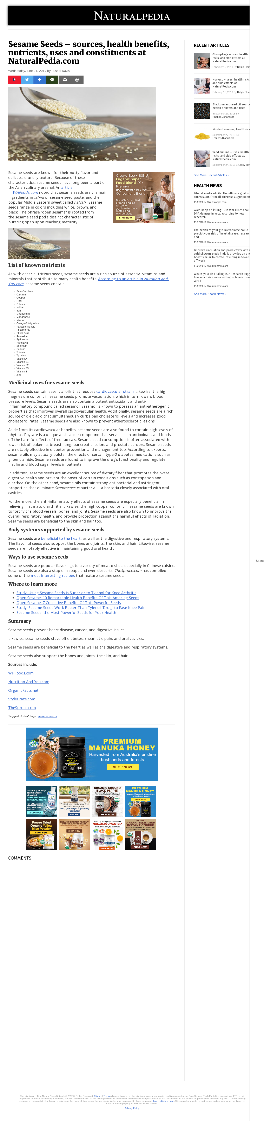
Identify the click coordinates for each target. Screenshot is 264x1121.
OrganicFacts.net (23, 690)
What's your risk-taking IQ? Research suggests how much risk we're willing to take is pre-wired (225, 277)
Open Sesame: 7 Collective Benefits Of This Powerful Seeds (68, 602)
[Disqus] (91, 915)
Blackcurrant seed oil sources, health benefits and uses (232, 106)
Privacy (98, 1096)
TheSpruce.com (22, 707)
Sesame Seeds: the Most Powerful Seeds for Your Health (66, 612)
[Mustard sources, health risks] (202, 136)
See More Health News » (210, 293)
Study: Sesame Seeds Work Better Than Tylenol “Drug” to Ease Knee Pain (80, 607)
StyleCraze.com (21, 698)
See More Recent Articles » (211, 175)
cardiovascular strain (115, 391)
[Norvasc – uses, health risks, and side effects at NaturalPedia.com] (202, 86)
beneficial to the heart (61, 538)
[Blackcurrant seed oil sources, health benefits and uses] (202, 111)
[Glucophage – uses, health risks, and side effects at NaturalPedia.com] (202, 61)
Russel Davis (61, 71)
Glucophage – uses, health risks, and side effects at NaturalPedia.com (230, 58)
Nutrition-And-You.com (28, 681)
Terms (107, 1096)
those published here (163, 1101)
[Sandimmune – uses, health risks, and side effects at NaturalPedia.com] (202, 158)
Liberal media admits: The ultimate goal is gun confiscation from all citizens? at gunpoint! (224, 195)
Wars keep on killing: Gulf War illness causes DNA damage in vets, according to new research (224, 213)
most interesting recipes (53, 575)
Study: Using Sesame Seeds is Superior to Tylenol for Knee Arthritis (76, 592)
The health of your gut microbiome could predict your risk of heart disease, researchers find (225, 233)
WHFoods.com (21, 673)
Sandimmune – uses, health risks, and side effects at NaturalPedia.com (230, 155)
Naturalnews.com (218, 222)
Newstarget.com (217, 202)
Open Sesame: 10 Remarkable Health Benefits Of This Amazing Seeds (77, 597)
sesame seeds (47, 716)
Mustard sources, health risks (232, 129)
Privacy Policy (132, 1108)
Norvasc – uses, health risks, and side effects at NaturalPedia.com (231, 83)
